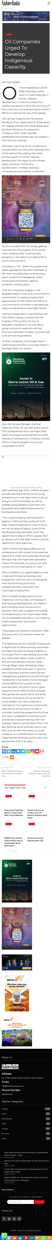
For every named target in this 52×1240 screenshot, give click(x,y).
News (9, 34)
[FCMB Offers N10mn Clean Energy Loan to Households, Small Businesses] (14, 829)
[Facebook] (4, 751)
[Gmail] (42, 751)
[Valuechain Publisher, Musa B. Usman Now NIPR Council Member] (14, 801)
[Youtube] (37, 751)
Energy (4, 1129)
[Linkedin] (13, 751)
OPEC (4, 1124)
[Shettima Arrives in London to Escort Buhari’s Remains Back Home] (37, 801)
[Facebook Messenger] (18, 751)
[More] (12, 757)
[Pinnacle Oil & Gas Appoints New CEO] (37, 829)
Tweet (5, 757)
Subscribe (39, 1202)
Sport (4, 1138)
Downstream (7, 1119)
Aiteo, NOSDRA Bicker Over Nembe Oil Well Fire (12, 773)
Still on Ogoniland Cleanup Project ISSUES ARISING (39, 773)
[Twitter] (9, 751)
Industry (5, 1109)
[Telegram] (23, 751)
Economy (5, 1133)
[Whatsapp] (28, 751)
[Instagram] (32, 751)
